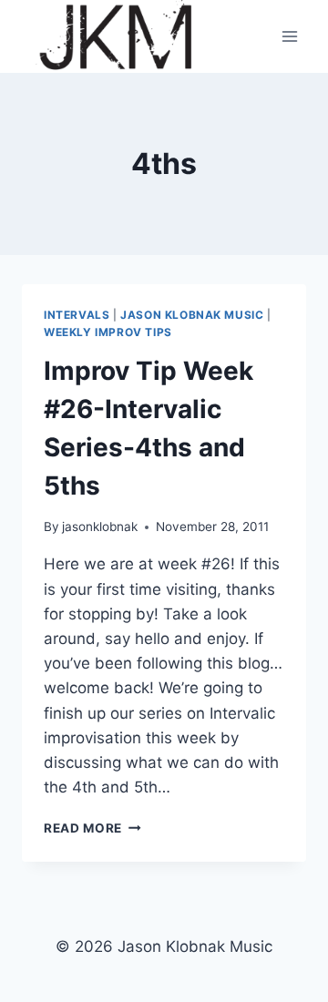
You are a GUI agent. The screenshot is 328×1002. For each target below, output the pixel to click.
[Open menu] (289, 36)
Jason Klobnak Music (191, 315)
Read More (92, 828)
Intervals (76, 315)
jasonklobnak (100, 526)
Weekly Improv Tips (108, 332)
